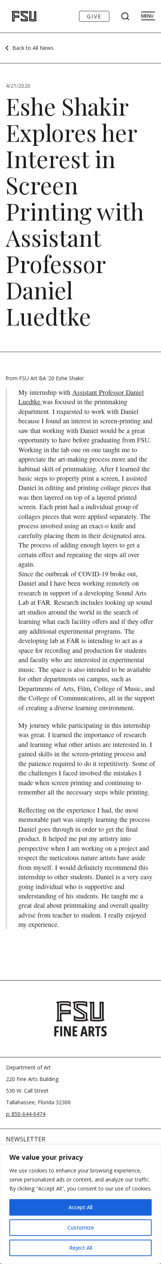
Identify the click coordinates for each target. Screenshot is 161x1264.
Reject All (80, 1247)
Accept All (80, 1207)
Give (94, 16)
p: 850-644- (19, 1113)
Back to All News (33, 47)
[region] (80, 1204)
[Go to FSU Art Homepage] (16, 16)
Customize (80, 1227)
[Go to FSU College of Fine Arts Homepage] (80, 1019)
